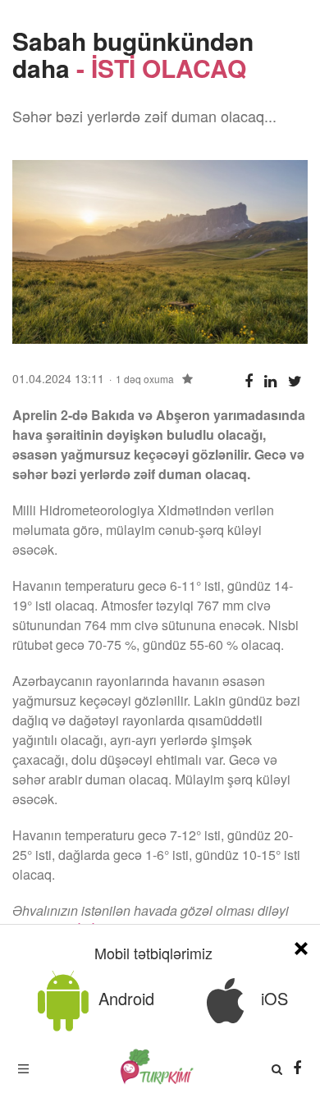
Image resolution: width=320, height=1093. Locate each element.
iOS (272, 998)
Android (124, 998)
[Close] (301, 945)
